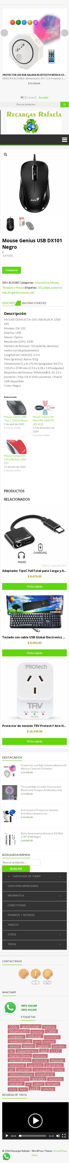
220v (13, 1027)
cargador (17, 1037)
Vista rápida (34, 586)
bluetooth (19, 1031)
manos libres (20, 1056)
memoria (40, 1056)
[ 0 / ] (29, 97)
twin (23, 1089)
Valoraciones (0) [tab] (34, 303)
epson (28, 1046)
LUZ (55, 1051)
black (47, 287)
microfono (20, 1060)
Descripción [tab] (11, 303)
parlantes (54, 1065)
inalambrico (27, 1051)
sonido (38, 1079)
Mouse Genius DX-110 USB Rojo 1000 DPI (15, 459)
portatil (24, 1070)
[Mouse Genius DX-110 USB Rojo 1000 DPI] (16, 447)
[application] (35, 1120)
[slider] (32, 1136)
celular (35, 1036)
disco (37, 1041)
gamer (43, 1046)
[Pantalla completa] (64, 1136)
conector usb (20, 1041)
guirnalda (58, 1046)
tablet (38, 1084)
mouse (25, 292)
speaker (16, 1084)
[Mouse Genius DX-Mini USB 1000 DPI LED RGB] (45, 408)
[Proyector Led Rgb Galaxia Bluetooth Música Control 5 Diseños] (35, 40)
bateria (49, 1027)
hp (11, 1051)
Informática (42, 282)
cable (51, 1031)
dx (9, 292)
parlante (35, 1065)
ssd (28, 1084)
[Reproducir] (7, 1136)
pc (12, 1070)
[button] (5, 154)
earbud (49, 1041)
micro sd (40, 1061)
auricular (31, 1026)
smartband (45, 1074)
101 (40, 287)
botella (37, 1032)
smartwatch (19, 1079)
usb (32, 292)
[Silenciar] (58, 1136)
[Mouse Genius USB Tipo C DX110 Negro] (16, 408)
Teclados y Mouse (13, 287)
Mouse (54, 282)
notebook (17, 1065)
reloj (59, 1070)
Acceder (44, 97)
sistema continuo (21, 1074)
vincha (48, 1089)
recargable (42, 1070)
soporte (55, 1079)
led (44, 1051)
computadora (52, 1037)
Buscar (16, 868)
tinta (13, 1089)
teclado (52, 1084)
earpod (14, 1046)
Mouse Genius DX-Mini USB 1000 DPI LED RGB (43, 420)
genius (16, 292)
